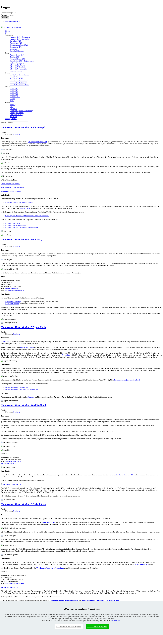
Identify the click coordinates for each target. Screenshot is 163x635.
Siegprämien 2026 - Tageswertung (22, 61)
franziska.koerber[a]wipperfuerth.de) (127, 380)
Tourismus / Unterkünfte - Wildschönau (23, 504)
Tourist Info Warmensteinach (11, 191)
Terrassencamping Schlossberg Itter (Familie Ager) (100, 601)
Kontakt (12, 105)
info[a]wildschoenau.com (14, 583)
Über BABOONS (16, 115)
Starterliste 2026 (15, 41)
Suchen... (4, 123)
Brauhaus (30, 397)
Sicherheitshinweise (17, 51)
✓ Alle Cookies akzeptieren (97, 627)
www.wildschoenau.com (10, 587)
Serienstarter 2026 (16, 47)
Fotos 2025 (14, 91)
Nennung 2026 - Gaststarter (19, 39)
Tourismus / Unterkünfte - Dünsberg (21, 239)
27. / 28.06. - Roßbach (18, 79)
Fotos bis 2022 (15, 97)
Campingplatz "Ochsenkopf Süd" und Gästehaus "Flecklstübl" (27, 216)
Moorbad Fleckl (24, 208)
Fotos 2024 (14, 93)
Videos (12, 99)
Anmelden (5, 17)
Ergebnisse (13, 49)
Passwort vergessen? (12, 21)
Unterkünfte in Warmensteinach (16, 225)
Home (7, 31)
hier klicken (116, 620)
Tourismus (16, 134)
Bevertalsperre (67, 355)
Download (13, 109)
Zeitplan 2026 (15, 57)
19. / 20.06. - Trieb (16, 77)
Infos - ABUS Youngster (18, 69)
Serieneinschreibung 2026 (19, 45)
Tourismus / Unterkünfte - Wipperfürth (23, 327)
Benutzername (6, 13)
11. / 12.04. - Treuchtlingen (19, 75)
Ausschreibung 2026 (17, 55)
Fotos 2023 (14, 95)
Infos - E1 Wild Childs (18, 67)
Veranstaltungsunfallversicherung (21, 111)
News (7, 33)
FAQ (11, 107)
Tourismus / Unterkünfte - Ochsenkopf (23, 127)
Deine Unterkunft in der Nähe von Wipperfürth (21, 389)
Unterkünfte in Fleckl (12, 223)
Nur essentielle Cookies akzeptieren (68, 627)
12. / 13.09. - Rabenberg (18, 83)
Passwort (4, 15)
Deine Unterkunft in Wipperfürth (16, 387)
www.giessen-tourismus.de (14, 290)
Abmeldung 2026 (16, 43)
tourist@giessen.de (11, 288)
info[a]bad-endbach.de (13, 461)
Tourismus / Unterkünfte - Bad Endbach (23, 405)
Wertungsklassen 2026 (18, 59)
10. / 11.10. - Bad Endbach (19, 85)
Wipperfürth (5, 341)
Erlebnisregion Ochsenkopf (37, 142)
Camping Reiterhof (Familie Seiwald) (64, 601)
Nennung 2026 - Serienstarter (20, 37)
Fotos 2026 (14, 89)
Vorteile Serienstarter (17, 63)
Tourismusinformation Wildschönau (50, 568)
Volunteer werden (16, 71)
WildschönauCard (48, 522)
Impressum (13, 117)
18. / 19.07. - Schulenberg (19, 81)
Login (158, 2)
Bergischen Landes (27, 347)
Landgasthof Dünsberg (13, 302)
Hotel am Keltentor (12, 304)
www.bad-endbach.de (8, 463)
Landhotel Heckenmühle (124, 475)
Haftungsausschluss (17, 113)
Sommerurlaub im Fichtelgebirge (12, 187)
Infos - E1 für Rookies (17, 65)
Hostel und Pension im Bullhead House (19, 202)
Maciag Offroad (11, 119)
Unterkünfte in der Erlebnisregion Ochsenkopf (21, 227)
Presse (12, 101)
